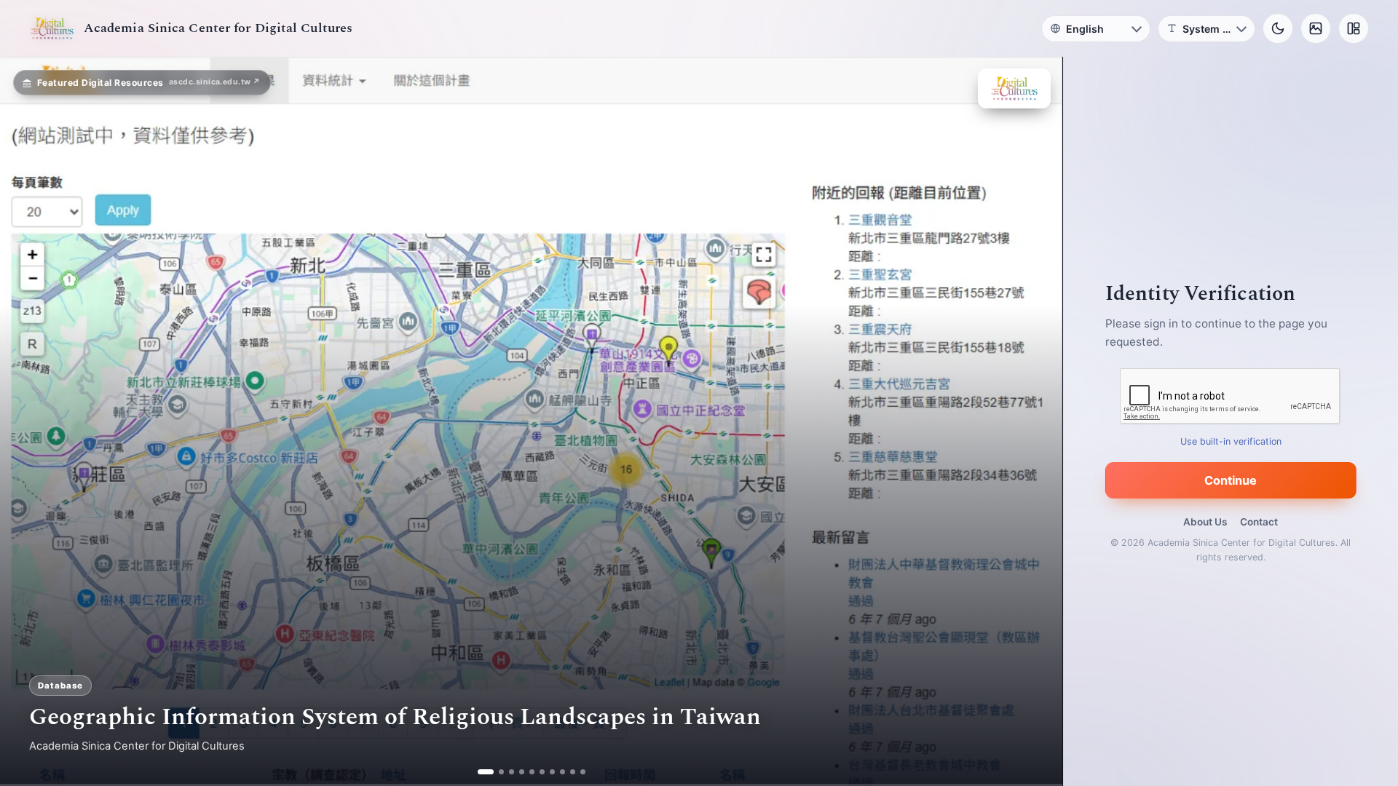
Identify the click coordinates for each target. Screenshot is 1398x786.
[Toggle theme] (1278, 28)
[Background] (1315, 28)
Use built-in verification (1231, 441)
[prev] (26, 421)
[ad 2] (495, 771)
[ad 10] (577, 771)
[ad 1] (485, 771)
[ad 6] (536, 771)
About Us (1205, 522)
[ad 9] (566, 771)
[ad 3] (505, 771)
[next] (1036, 421)
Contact (1259, 522)
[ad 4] (515, 771)
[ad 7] (546, 771)
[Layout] (1353, 28)
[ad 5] (526, 771)
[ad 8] (556, 771)
